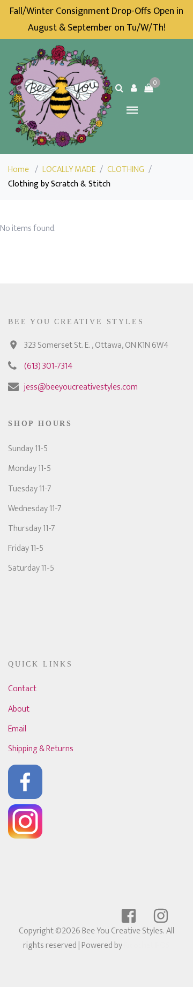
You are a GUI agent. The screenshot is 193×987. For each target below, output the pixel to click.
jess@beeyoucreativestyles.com (81, 387)
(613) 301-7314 (48, 366)
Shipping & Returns (40, 749)
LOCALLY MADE (68, 169)
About (18, 709)
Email (17, 729)
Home (18, 169)
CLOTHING (125, 169)
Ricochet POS (147, 945)
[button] (134, 88)
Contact (22, 689)
